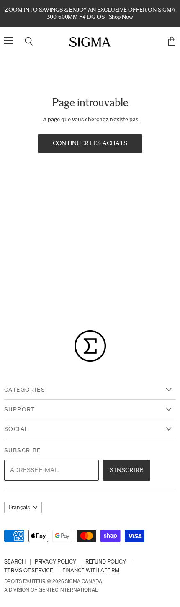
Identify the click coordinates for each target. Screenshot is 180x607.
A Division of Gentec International (51, 590)
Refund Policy (105, 562)
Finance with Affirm (90, 570)
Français (19, 507)
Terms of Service (28, 570)
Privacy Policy (55, 562)
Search (15, 562)
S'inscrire (127, 470)
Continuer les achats (90, 143)
